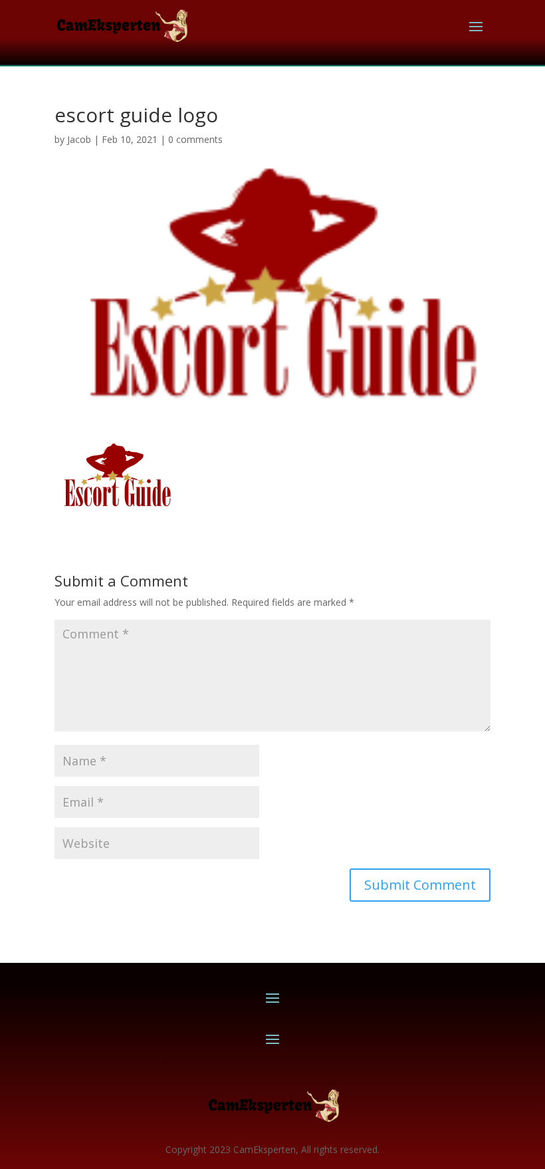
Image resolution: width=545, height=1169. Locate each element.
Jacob (79, 139)
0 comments (195, 139)
